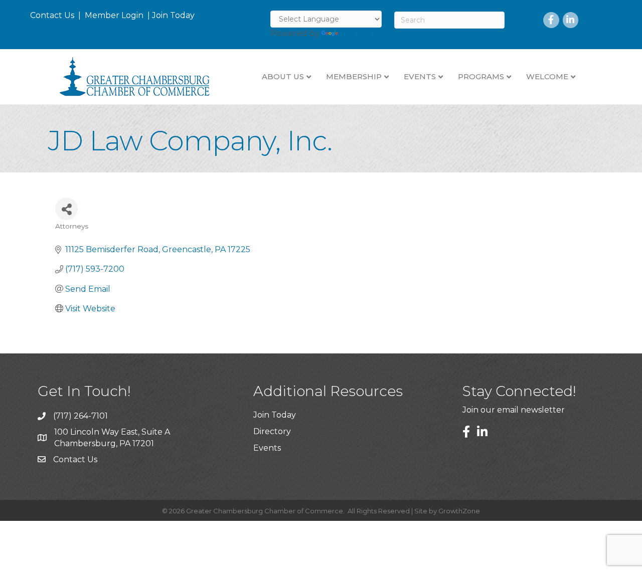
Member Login (114, 15)
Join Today (173, 15)
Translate (359, 33)
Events (267, 448)
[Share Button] (66, 209)
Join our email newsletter (513, 410)
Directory (272, 431)
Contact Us (52, 15)
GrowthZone (459, 511)
